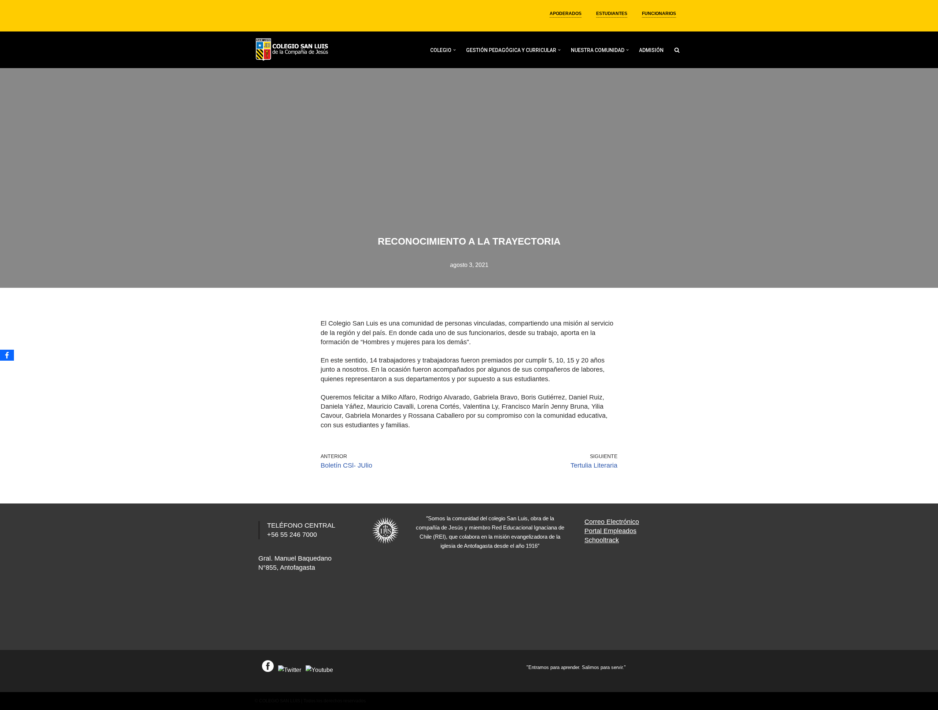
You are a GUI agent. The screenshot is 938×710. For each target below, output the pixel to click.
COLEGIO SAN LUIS (279, 700)
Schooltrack (601, 540)
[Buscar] (677, 50)
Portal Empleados (610, 531)
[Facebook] (7, 355)
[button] (454, 50)
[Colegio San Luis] (293, 50)
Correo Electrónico (611, 521)
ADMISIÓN (651, 50)
